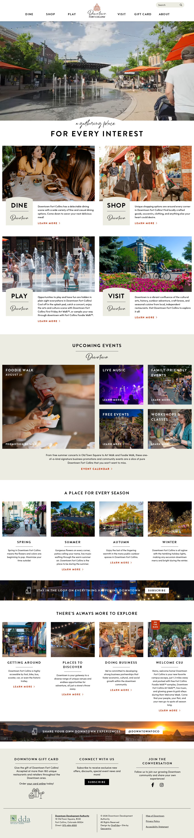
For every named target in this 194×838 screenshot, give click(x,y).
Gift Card (143, 14)
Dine (29, 14)
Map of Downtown (155, 815)
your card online (36, 783)
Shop (50, 14)
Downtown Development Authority (72, 815)
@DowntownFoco (144, 731)
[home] (97, 11)
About (164, 14)
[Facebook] (152, 785)
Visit (122, 14)
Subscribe (157, 590)
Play (72, 14)
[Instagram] (161, 785)
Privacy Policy (153, 821)
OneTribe (115, 825)
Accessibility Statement (157, 826)
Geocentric (106, 828)
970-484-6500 (69, 825)
